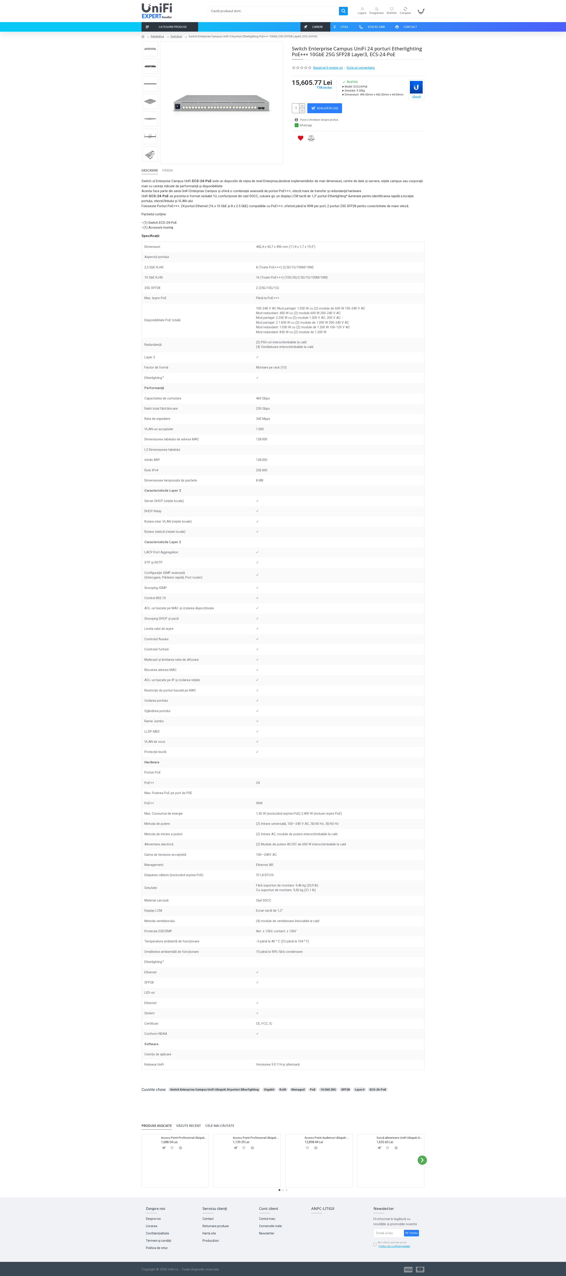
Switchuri (176, 36)
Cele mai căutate (219, 1126)
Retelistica (157, 36)
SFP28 (345, 1089)
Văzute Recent (188, 1126)
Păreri (167, 170)
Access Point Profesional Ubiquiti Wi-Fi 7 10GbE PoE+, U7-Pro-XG (256, 1138)
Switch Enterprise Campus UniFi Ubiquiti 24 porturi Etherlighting (214, 1089)
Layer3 (359, 1089)
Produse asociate (157, 1126)
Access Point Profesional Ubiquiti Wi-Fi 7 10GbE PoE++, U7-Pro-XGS (184, 1138)
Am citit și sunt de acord (394, 1244)
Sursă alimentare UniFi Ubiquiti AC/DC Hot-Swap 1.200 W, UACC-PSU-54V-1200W (400, 1138)
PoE (312, 1089)
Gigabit (269, 1089)
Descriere (150, 170)
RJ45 (282, 1089)
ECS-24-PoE (378, 1089)
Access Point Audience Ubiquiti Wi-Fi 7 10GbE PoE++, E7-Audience (328, 1138)
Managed (298, 1089)
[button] (150, 44)
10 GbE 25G (328, 1089)
